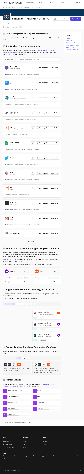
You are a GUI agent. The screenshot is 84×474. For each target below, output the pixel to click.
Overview (69, 38)
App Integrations (7, 444)
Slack (11, 172)
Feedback (25, 448)
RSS (22, 52)
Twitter (12, 157)
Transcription (11, 7)
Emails (10, 386)
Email (11, 187)
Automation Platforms (73, 43)
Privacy (45, 441)
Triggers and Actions (73, 45)
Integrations (70, 40)
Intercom (52, 50)
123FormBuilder (15, 233)
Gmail (12, 217)
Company (50, 2)
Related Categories (72, 49)
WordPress (6, 52)
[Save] (33, 67)
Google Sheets (14, 142)
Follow (66, 19)
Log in (78, 2)
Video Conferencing (19, 386)
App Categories (7, 441)
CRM (29, 386)
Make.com (37, 38)
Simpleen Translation (24, 7)
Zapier (45, 38)
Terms (45, 444)
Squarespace (14, 52)
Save (57, 19)
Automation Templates (9, 448)
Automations (70, 47)
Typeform (13, 202)
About (24, 441)
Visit (76, 19)
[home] (3, 7)
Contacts (25, 444)
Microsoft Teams (43, 50)
